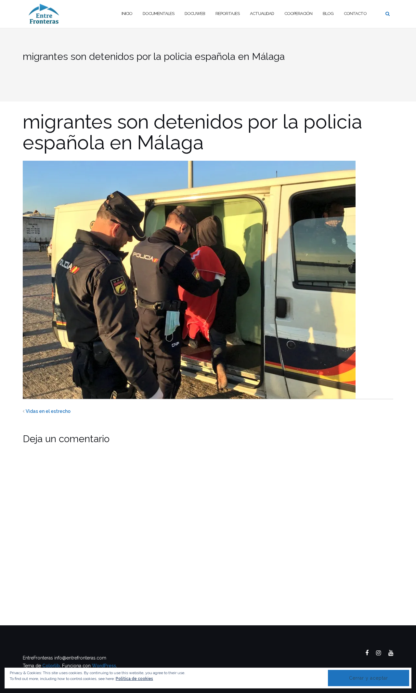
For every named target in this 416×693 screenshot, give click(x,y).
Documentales (158, 13)
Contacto (355, 13)
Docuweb (195, 13)
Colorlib (51, 665)
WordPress (104, 665)
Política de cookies (134, 678)
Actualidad (262, 13)
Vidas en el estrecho (48, 411)
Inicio (127, 13)
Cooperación (298, 13)
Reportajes (227, 13)
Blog (328, 13)
